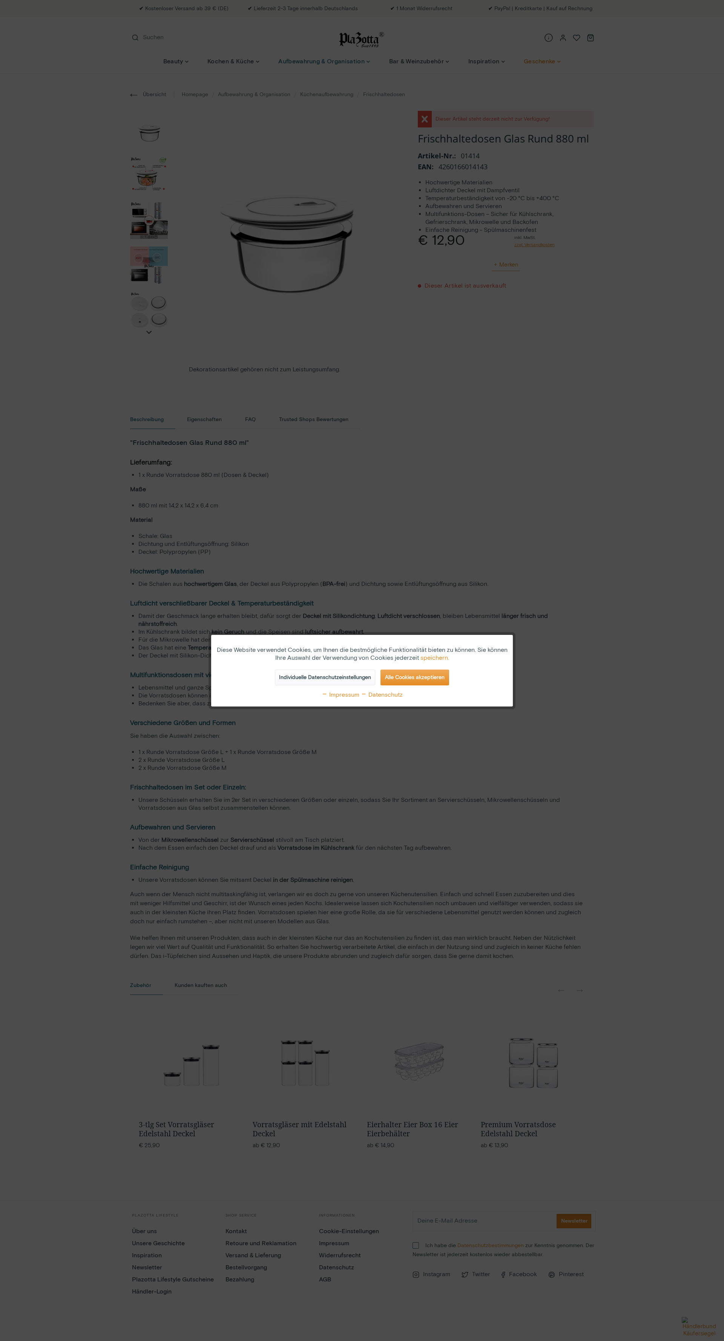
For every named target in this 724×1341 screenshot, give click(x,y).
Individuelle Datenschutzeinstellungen (325, 677)
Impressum (343, 695)
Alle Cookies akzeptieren (415, 677)
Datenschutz (385, 695)
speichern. (434, 658)
